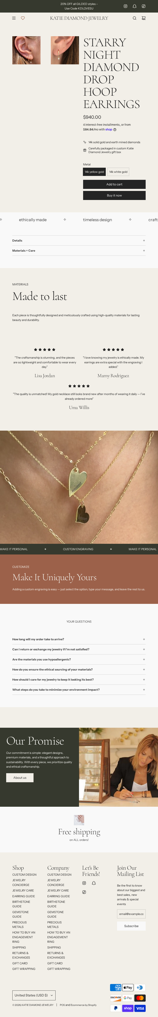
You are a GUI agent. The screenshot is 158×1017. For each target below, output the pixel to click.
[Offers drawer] (22, 18)
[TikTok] (143, 6)
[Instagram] (125, 6)
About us (19, 778)
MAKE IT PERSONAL (129, 549)
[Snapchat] (134, 6)
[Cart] (143, 18)
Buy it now (114, 195)
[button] (16, 578)
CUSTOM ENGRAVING (64, 549)
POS (62, 1005)
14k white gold (118, 172)
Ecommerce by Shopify (83, 1005)
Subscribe (131, 926)
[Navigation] (13, 18)
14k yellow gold (94, 172)
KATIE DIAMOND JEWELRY (79, 18)
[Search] (134, 18)
